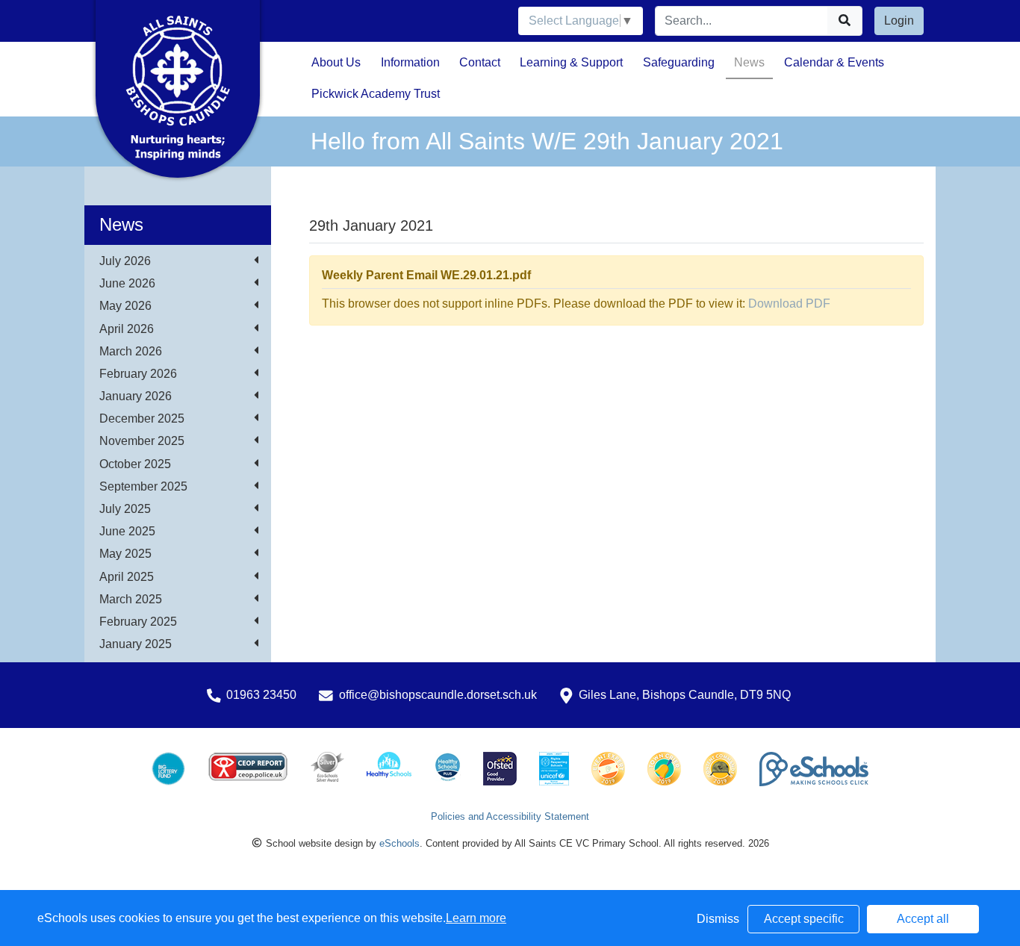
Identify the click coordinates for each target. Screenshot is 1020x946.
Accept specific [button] (804, 918)
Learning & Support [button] (571, 62)
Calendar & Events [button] (834, 62)
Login (899, 20)
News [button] (749, 62)
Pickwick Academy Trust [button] (375, 93)
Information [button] (410, 62)
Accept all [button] (923, 918)
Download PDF (789, 303)
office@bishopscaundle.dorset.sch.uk (438, 694)
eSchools (399, 843)
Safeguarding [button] (679, 62)
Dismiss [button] (718, 918)
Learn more (476, 918)
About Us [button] (336, 62)
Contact (479, 62)
